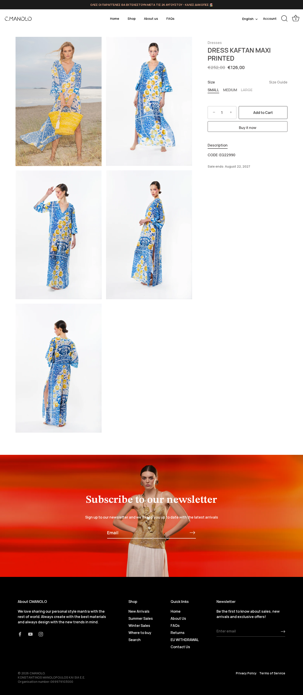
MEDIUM (230, 90)
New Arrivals (139, 611)
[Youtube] (30, 634)
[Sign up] (283, 631)
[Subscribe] (192, 532)
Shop (132, 18)
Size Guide (278, 82)
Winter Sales (139, 625)
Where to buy (139, 632)
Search (134, 639)
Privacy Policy (246, 673)
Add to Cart (263, 112)
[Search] (284, 19)
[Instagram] (41, 634)
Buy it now (247, 127)
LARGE (246, 90)
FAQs (170, 18)
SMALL (213, 90)
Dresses (215, 42)
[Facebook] (20, 634)
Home (114, 18)
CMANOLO (37, 673)
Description (218, 145)
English (248, 19)
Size (247, 82)
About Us (178, 618)
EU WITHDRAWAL (185, 639)
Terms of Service (272, 673)
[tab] (220, 145)
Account (270, 18)
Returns (178, 632)
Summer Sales (140, 618)
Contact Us (180, 646)
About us (151, 18)
